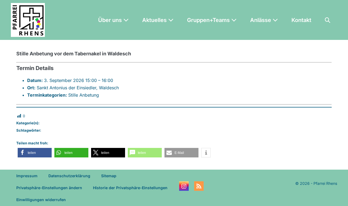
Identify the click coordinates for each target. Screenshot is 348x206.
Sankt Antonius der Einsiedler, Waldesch (78, 87)
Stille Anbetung (83, 95)
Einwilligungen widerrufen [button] (41, 199)
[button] (327, 20)
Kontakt (301, 20)
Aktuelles (155, 20)
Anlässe (261, 20)
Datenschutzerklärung (69, 175)
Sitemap (108, 175)
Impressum (27, 175)
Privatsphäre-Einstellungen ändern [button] (49, 187)
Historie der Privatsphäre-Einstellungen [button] (130, 187)
